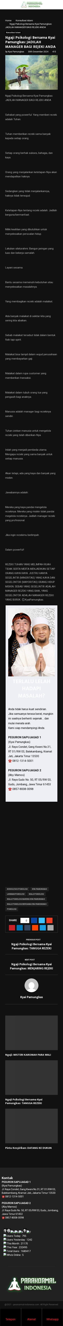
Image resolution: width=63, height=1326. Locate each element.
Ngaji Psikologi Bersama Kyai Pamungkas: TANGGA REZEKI (31, 946)
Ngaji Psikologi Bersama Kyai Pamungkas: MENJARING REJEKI (31, 966)
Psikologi (11, 909)
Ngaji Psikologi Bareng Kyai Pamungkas (26, 899)
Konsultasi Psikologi (17, 889)
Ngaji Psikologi (36, 894)
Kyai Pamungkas (16, 51)
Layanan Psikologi (15, 894)
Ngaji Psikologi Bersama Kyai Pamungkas (27, 904)
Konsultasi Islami (13, 33)
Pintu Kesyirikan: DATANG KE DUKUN (28, 1148)
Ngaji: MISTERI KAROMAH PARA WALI (28, 1055)
